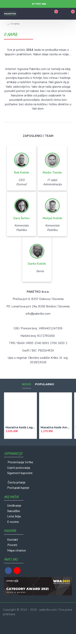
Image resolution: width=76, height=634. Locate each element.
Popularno (44, 384)
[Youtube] (17, 570)
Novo (26, 384)
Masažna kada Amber (56, 427)
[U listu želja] (6, 435)
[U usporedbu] (9, 435)
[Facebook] (8, 570)
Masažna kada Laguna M (20, 427)
